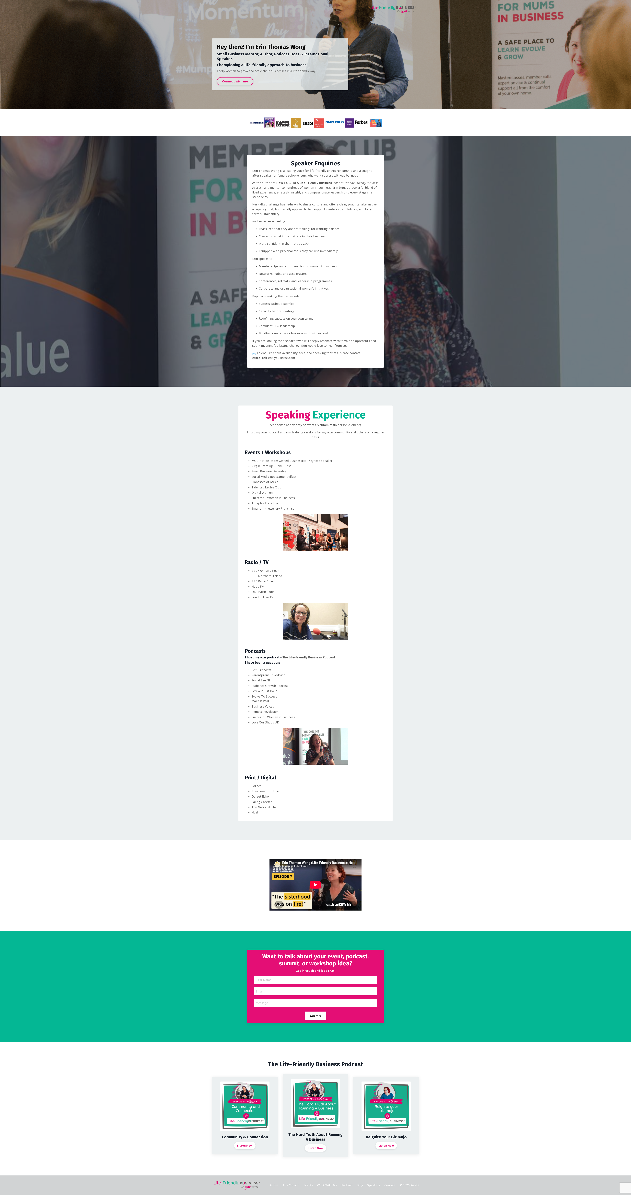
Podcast (347, 1185)
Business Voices (263, 706)
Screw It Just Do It (264, 691)
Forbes (256, 786)
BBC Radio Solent (264, 581)
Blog (360, 1185)
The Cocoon (291, 1185)
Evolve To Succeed (264, 696)
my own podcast (267, 432)
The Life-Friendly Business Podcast (308, 657)
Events (308, 1185)
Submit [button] (315, 1016)
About (274, 1185)
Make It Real (260, 701)
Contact (390, 1185)
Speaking (373, 1185)
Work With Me (327, 1185)
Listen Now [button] (245, 1145)
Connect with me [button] (235, 81)
